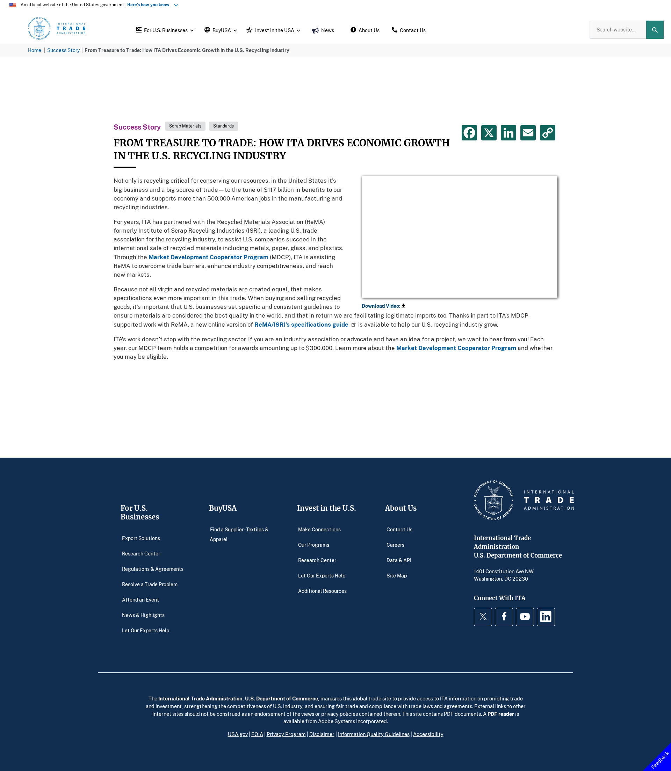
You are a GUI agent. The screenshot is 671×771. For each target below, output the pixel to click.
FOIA (257, 734)
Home (34, 50)
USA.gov (238, 734)
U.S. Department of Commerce (281, 698)
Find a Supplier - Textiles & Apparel (239, 534)
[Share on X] (489, 132)
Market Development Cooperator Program (208, 257)
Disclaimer (321, 734)
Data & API (399, 560)
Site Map (397, 576)
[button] (164, 30)
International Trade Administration (200, 698)
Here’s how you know (150, 4)
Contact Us (399, 529)
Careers (395, 545)
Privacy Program (286, 734)
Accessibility (428, 734)
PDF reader (501, 714)
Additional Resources (322, 591)
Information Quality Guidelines (374, 734)
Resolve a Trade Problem (150, 584)
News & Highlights (143, 615)
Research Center (141, 554)
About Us (401, 508)
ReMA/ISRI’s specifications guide (301, 324)
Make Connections (319, 529)
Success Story (63, 50)
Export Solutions (141, 538)
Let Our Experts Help (145, 630)
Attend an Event (140, 600)
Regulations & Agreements (152, 569)
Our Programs (313, 545)
